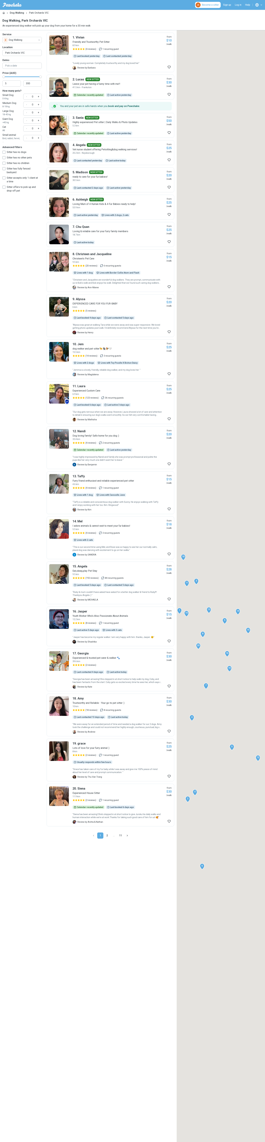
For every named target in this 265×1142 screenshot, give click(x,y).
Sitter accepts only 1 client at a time (22, 179)
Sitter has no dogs (16, 152)
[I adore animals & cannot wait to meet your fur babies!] (110, 538)
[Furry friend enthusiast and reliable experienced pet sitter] (110, 493)
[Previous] (93, 835)
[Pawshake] (12, 5)
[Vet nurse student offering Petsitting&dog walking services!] (110, 152)
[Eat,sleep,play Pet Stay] (110, 583)
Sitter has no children (18, 163)
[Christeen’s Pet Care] (110, 270)
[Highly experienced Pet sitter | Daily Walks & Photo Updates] (110, 125)
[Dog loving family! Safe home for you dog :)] (110, 448)
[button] (179, 611)
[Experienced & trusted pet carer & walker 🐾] (110, 670)
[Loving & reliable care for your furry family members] (110, 234)
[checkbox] (4, 152)
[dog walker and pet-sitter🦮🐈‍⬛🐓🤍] (110, 359)
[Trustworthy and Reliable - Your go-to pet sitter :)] (110, 715)
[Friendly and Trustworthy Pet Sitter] (110, 52)
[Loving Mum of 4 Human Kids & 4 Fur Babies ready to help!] (110, 207)
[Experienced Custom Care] (110, 403)
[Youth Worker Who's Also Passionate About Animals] (110, 626)
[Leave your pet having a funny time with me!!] (110, 87)
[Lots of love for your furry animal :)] (110, 760)
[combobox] (22, 40)
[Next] (127, 835)
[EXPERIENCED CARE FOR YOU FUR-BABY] (110, 316)
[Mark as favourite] (169, 67)
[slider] (3, 77)
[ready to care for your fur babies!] (110, 180)
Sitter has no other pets (19, 157)
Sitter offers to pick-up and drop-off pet (21, 189)
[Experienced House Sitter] (110, 805)
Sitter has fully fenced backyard (18, 170)
